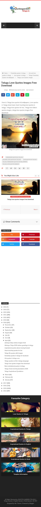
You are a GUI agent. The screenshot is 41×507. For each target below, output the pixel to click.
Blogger (31, 503)
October (7, 327)
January (7, 380)
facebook (32, 244)
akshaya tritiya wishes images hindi (15, 342)
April (6, 340)
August (7, 332)
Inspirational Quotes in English (20, 444)
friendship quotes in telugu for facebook (16, 355)
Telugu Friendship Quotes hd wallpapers (15, 161)
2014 (5, 391)
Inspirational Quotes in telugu (20, 429)
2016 (5, 385)
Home (6, 73)
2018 (5, 322)
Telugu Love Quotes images (25, 77)
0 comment (30, 90)
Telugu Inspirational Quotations (14, 371)
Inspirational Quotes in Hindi (20, 459)
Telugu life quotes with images (14, 353)
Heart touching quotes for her (13, 350)
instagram (12, 239)
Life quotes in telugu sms (12, 358)
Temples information (21, 474)
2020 (5, 317)
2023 (5, 309)
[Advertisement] (20, 48)
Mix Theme (18, 503)
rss (12, 235)
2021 (5, 314)
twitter (11, 244)
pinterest (32, 235)
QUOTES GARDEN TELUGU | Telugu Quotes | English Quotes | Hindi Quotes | (20, 500)
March (7, 374)
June (6, 338)
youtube (32, 239)
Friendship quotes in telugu (18, 73)
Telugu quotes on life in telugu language (17, 361)
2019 (5, 320)
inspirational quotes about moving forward (17, 348)
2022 (5, 312)
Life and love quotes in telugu (12, 159)
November (8, 325)
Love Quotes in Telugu (20, 414)
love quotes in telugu (20, 75)
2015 (5, 388)
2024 (5, 307)
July (6, 335)
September (8, 330)
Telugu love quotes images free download (20, 199)
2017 (5, 383)
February (8, 377)
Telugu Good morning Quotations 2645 (16, 368)
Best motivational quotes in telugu (15, 366)
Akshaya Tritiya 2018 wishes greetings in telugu (19, 345)
